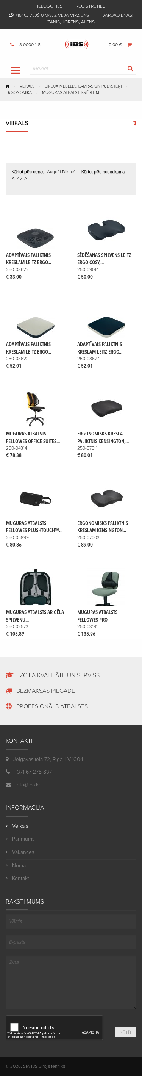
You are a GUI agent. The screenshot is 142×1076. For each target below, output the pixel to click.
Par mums (22, 839)
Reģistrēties (90, 6)
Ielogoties (49, 6)
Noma (18, 865)
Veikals (27, 86)
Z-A (23, 179)
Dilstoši (69, 172)
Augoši (54, 172)
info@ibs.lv (27, 785)
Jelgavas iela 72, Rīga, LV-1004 (48, 759)
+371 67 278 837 (32, 772)
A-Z (15, 179)
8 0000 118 (29, 45)
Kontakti (20, 878)
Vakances (22, 852)
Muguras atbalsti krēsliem (70, 93)
